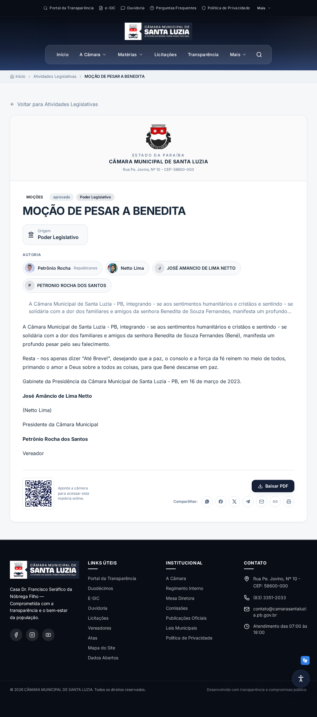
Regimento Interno (184, 588)
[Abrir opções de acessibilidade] (301, 678)
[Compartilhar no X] (234, 501)
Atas (92, 637)
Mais (235, 54)
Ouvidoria (97, 608)
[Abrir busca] (259, 54)
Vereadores (99, 628)
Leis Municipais (181, 628)
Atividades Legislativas (54, 76)
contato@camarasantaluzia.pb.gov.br (279, 611)
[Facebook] (16, 635)
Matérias (127, 54)
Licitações (165, 54)
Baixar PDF (276, 486)
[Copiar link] (275, 501)
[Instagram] (32, 635)
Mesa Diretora (180, 598)
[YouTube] (48, 635)
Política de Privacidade (189, 637)
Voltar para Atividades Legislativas (57, 104)
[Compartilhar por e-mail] (261, 501)
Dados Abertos (103, 657)
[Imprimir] (288, 501)
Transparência (203, 54)
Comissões (177, 608)
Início (62, 54)
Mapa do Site (101, 647)
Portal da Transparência (112, 578)
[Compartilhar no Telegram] (248, 501)
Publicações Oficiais (186, 618)
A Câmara (90, 54)
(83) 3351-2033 (269, 597)
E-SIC (93, 598)
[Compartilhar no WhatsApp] (207, 501)
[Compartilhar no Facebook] (220, 501)
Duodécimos (100, 588)
